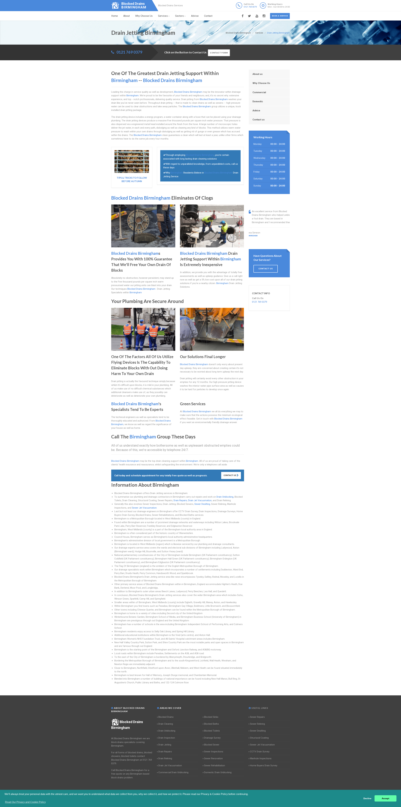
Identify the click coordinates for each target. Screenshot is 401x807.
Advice (195, 15)
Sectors (179, 15)
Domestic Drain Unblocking (218, 772)
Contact (208, 15)
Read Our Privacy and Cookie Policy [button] (25, 802)
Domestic (258, 101)
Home (114, 15)
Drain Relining (165, 758)
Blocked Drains (166, 717)
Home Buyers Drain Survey (263, 765)
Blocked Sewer (211, 744)
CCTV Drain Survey (259, 751)
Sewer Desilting (202, 504)
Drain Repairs (180, 500)
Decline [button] (367, 798)
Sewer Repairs (257, 717)
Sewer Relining (257, 723)
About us (258, 74)
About (126, 15)
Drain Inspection (166, 737)
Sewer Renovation (213, 758)
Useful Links (259, 708)
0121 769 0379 (250, 7)
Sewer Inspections (213, 751)
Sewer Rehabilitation (214, 765)
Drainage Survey (212, 737)
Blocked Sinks (211, 717)
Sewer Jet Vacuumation (144, 507)
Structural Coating (259, 737)
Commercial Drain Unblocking (173, 772)
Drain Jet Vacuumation (200, 500)
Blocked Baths (211, 723)
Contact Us (230, 475)
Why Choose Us (144, 15)
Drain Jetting (164, 744)
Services (163, 15)
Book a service (280, 16)
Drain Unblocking (224, 496)
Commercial (259, 92)
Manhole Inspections (260, 758)
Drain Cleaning (165, 723)
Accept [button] (385, 798)
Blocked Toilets (212, 730)
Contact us (259, 119)
